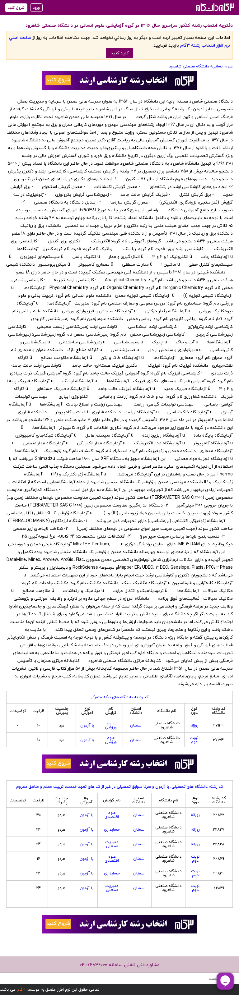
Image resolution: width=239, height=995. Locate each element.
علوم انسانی (222, 66)
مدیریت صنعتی (112, 843)
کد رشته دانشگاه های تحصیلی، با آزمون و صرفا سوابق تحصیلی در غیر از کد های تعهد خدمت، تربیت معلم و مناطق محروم (119, 786)
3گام (21, 989)
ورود (36, 7)
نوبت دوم (194, 739)
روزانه (194, 725)
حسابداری (112, 829)
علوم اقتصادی (112, 814)
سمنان (135, 725)
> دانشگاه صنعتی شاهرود (190, 66)
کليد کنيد (120, 53)
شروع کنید (16, 7)
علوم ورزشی (111, 725)
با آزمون (87, 725)
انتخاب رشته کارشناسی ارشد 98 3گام (214, 7)
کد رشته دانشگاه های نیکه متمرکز (119, 697)
